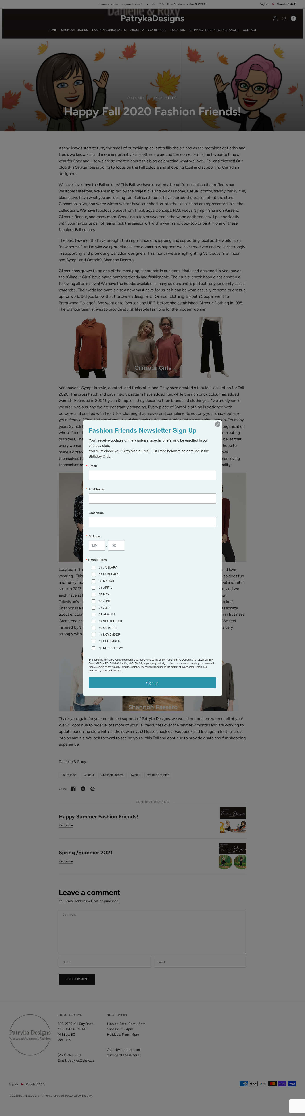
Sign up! (152, 682)
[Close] (217, 424)
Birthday (95, 536)
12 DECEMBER (109, 641)
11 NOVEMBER (109, 634)
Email (93, 465)
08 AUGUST (107, 614)
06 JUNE (105, 601)
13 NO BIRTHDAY (111, 648)
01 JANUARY (108, 567)
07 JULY (104, 607)
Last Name (96, 512)
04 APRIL (105, 587)
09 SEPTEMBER (110, 621)
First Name (96, 489)
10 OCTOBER (108, 628)
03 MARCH (106, 581)
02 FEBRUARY (109, 574)
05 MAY (104, 594)
